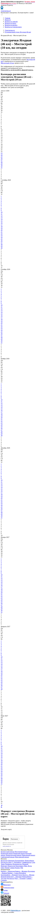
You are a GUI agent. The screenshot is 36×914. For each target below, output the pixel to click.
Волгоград (4, 860)
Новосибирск (29, 860)
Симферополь (26, 862)
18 (1, 226)
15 (1, 221)
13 (1, 217)
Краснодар (11, 866)
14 (1, 219)
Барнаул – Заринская (8, 871)
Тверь (3, 864)
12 (1, 216)
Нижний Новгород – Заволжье (11, 876)
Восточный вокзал (21, 851)
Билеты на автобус (11, 25)
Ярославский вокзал (22, 857)
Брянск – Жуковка (21, 871)
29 (1, 164)
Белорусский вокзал (7, 851)
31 (1, 167)
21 (1, 232)
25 (1, 157)
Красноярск (20, 866)
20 (1, 230)
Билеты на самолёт (11, 21)
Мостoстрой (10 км (7, 63)
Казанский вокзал (7, 853)
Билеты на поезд (10, 23)
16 (1, 223)
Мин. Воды (28, 866)
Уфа (21, 868)
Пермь (7, 868)
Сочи (33, 862)
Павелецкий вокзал (28, 855)
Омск (2, 868)
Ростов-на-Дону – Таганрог (16, 878)
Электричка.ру (6, 11)
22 (1, 233)
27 (1, 160)
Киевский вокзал (19, 853)
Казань (17, 868)
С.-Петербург (16, 862)
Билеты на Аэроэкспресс (13, 27)
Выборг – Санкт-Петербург (16, 873)
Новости (8, 20)
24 (1, 155)
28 (1, 162)
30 (1, 166)
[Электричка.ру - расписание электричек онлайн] (2, 9)
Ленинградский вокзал (13, 855)
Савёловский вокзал (8, 857)
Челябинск (8, 864)
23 (1, 153)
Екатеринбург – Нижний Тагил (11, 875)
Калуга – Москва (28, 875)
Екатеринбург (19, 860)
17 (1, 225)
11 (1, 214)
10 (1, 212)
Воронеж (11, 860)
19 (1, 228)
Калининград (17, 864)
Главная (7, 18)
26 (1, 158)
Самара (12, 868)
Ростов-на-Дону (6, 862)
